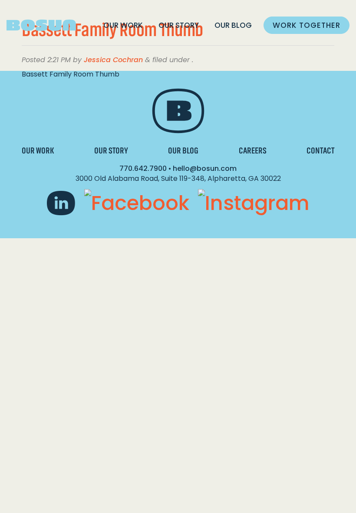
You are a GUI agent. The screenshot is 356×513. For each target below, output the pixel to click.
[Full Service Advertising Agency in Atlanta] (41, 25)
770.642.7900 (143, 168)
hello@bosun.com (205, 168)
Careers (253, 150)
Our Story (178, 25)
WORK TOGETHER (306, 25)
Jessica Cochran (113, 60)
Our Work (123, 25)
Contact (320, 150)
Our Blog (233, 25)
